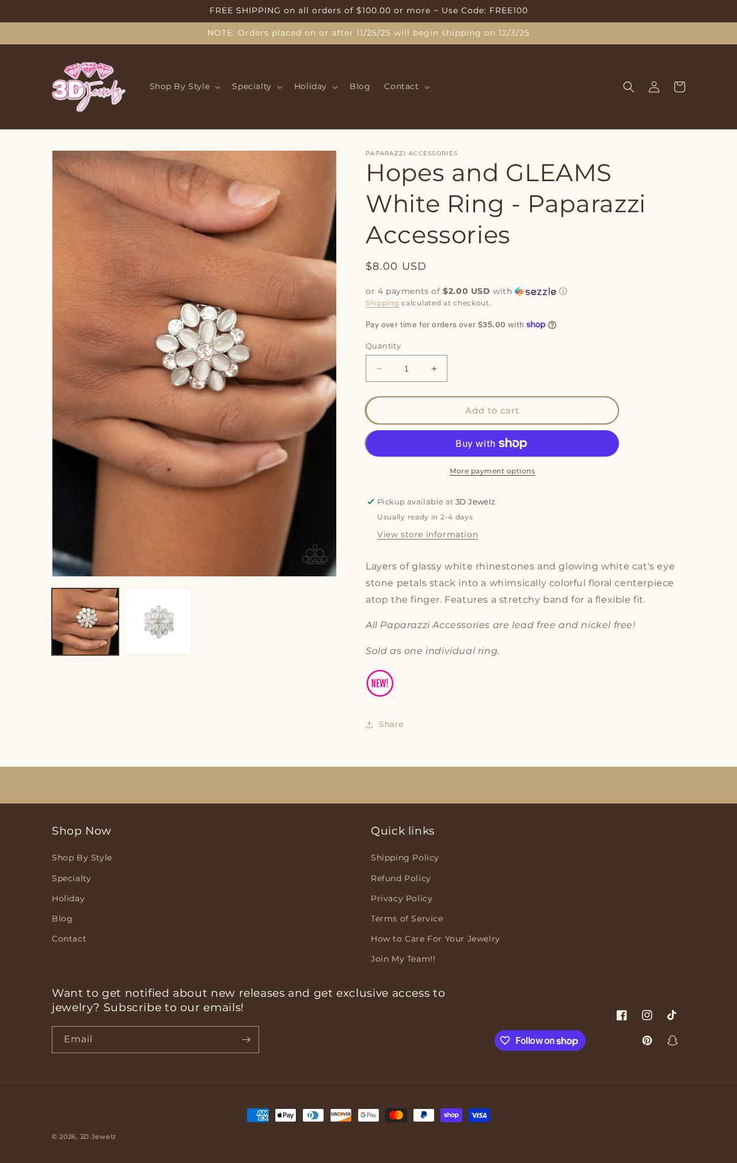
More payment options (492, 470)
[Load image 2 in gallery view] (157, 621)
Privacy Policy (401, 898)
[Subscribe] (246, 1039)
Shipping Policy (405, 857)
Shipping (383, 303)
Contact (69, 939)
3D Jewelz (98, 1137)
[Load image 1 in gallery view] (85, 621)
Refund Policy (401, 878)
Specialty (71, 878)
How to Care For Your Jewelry (435, 939)
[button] (184, 87)
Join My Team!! (403, 959)
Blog (62, 918)
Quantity (383, 345)
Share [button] (391, 724)
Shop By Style (82, 857)
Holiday (68, 898)
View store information (427, 534)
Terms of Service (407, 918)
